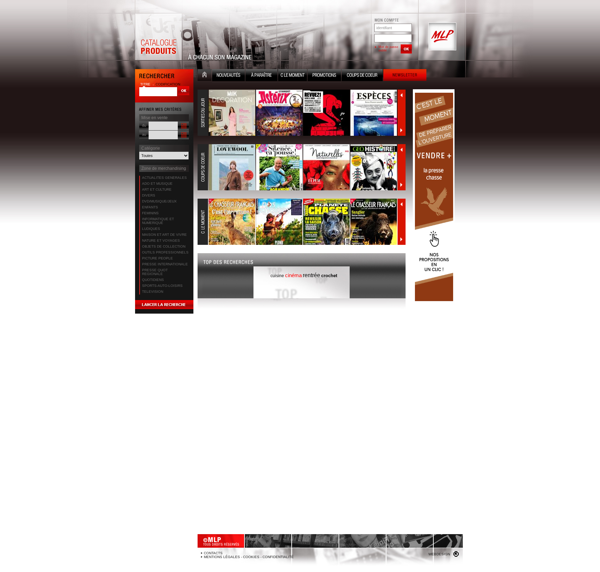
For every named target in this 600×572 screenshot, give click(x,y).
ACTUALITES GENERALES (164, 178)
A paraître (261, 76)
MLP (441, 37)
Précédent (401, 95)
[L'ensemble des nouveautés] (298, 113)
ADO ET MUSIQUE (157, 183)
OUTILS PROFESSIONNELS (165, 252)
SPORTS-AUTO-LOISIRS (162, 286)
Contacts (213, 553)
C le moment (292, 76)
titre (145, 84)
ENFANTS (150, 207)
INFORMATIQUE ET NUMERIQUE (158, 221)
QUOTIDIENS (153, 280)
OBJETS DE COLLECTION (163, 246)
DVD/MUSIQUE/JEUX (159, 201)
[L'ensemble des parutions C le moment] (298, 222)
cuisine (277, 275)
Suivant (401, 130)
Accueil (204, 76)
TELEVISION (152, 291)
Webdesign (439, 554)
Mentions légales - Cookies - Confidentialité (249, 557)
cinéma (293, 275)
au (144, 134)
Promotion (324, 76)
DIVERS (148, 195)
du (144, 125)
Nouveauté (228, 76)
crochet (329, 275)
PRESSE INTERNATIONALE (165, 264)
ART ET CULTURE (157, 189)
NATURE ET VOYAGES (161, 240)
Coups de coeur (362, 76)
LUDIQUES (151, 229)
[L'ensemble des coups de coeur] (298, 167)
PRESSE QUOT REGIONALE (155, 272)
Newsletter (404, 76)
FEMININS (150, 213)
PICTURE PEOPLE (157, 258)
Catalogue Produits (158, 37)
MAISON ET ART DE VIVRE (164, 235)
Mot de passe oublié (388, 48)
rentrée (311, 275)
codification (168, 84)
